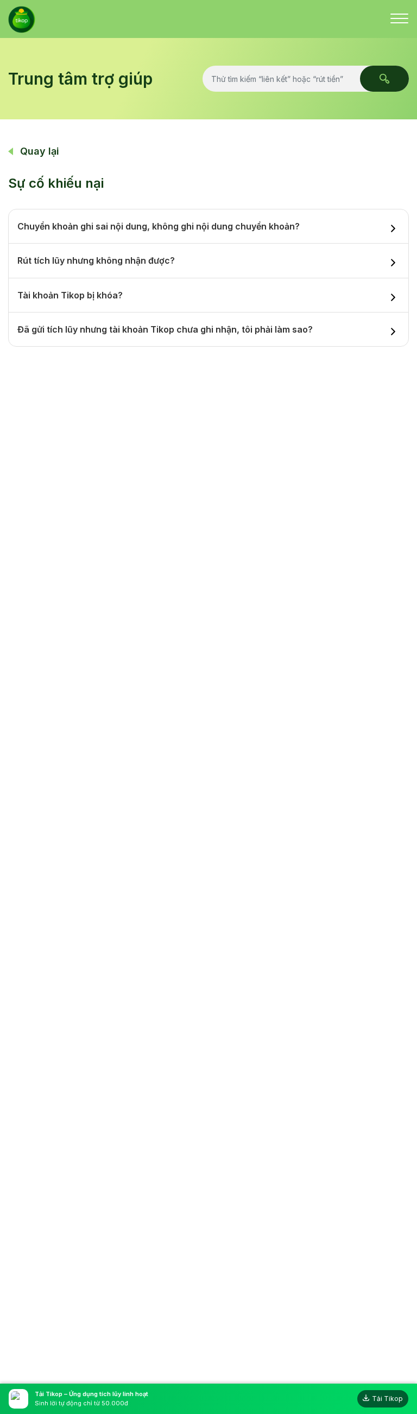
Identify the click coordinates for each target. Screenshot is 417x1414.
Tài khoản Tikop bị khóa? (70, 295)
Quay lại (39, 151)
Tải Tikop (387, 1398)
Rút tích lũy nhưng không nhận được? (96, 260)
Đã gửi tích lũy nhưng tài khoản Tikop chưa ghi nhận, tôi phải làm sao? (165, 329)
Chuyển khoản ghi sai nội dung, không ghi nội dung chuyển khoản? (158, 226)
